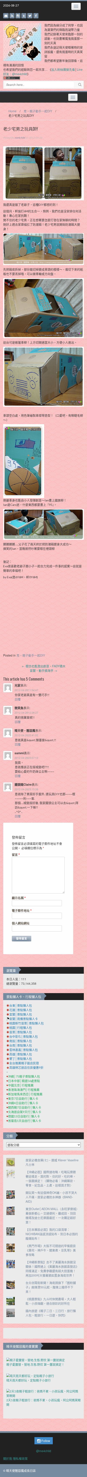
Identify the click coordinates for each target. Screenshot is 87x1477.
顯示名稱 (19, 898)
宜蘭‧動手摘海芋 (43, 670)
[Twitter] (30, 15)
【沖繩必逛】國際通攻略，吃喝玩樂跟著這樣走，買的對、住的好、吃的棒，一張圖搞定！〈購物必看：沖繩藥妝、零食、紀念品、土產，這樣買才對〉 (51, 1178)
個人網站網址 (21, 923)
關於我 (7, 1458)
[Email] (6, 15)
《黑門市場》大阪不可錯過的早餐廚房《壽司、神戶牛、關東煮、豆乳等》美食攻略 (51, 1250)
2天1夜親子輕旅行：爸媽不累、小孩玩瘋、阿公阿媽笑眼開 (43, 1402)
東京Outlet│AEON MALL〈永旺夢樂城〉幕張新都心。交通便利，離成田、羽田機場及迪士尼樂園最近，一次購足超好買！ (51, 1215)
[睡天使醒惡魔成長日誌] (22, 41)
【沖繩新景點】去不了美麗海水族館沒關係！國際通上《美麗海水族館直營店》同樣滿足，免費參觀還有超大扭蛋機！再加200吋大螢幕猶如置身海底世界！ (51, 1268)
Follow (45, 1441)
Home (12, 111)
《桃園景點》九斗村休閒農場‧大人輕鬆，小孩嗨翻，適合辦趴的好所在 (51, 1301)
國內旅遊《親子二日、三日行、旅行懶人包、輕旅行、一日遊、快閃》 (51, 1313)
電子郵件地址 (22, 910)
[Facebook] (35, 15)
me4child (20, 137)
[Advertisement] (43, 617)
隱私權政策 (20, 1458)
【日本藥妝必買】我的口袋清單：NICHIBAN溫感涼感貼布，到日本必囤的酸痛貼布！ (52, 1233)
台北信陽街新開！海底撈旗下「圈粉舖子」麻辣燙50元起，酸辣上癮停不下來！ (51, 1287)
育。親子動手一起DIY (38, 111)
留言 (16, 854)
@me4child (43, 1451)
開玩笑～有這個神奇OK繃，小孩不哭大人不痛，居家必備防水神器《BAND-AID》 (51, 1197)
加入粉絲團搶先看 (63, 69)
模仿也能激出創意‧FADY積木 (43, 666)
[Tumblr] (23, 15)
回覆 (18, 699)
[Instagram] (17, 15)
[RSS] (12, 15)
